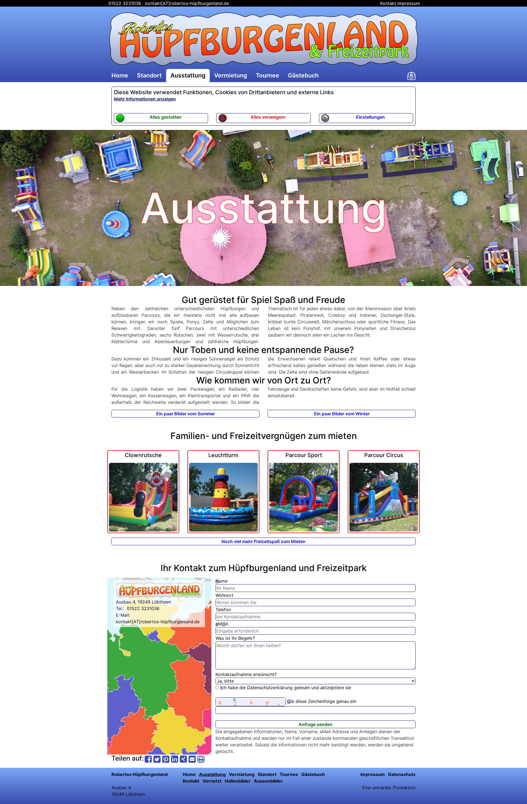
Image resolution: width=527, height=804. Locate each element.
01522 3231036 (124, 3)
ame (221, 581)
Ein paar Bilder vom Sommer (185, 413)
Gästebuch (303, 75)
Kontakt (388, 3)
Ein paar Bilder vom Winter (341, 413)
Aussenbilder (268, 781)
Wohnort (224, 595)
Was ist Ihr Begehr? (235, 638)
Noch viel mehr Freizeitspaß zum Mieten (263, 541)
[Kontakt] (411, 75)
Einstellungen (370, 117)
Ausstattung (187, 75)
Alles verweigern (268, 117)
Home (119, 75)
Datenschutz (402, 774)
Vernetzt (212, 781)
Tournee (267, 75)
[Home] (263, 39)
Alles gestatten (165, 117)
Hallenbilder (238, 781)
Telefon (223, 609)
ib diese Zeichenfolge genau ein (321, 701)
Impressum (408, 3)
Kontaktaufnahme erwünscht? (246, 674)
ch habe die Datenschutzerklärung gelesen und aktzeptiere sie (285, 687)
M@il (221, 624)
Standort (149, 75)
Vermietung (230, 75)
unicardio (381, 787)
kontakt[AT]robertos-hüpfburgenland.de (187, 3)
